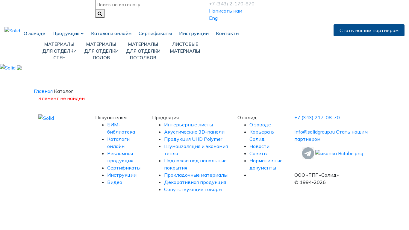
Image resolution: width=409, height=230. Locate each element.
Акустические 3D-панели (194, 132)
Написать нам (225, 11)
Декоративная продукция (195, 182)
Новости (259, 146)
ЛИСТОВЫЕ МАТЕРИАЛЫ (185, 47)
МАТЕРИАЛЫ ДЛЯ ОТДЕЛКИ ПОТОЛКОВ (143, 50)
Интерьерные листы (188, 125)
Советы (258, 153)
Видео (114, 182)
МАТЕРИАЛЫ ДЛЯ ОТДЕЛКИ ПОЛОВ (101, 50)
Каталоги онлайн (111, 33)
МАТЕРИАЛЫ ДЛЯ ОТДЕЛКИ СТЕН (59, 50)
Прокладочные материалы (196, 175)
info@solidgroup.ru (315, 132)
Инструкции (194, 33)
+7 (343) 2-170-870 (232, 4)
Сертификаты (155, 33)
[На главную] (12, 30)
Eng (213, 18)
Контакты (227, 33)
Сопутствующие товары (193, 189)
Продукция (65, 33)
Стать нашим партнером (369, 30)
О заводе (34, 33)
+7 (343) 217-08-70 (317, 117)
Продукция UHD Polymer (193, 139)
